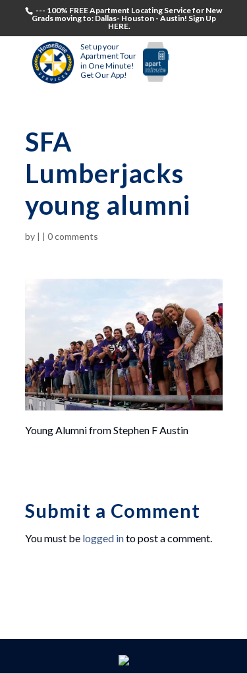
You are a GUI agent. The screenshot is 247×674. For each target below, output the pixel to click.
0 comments (72, 236)
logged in (103, 538)
